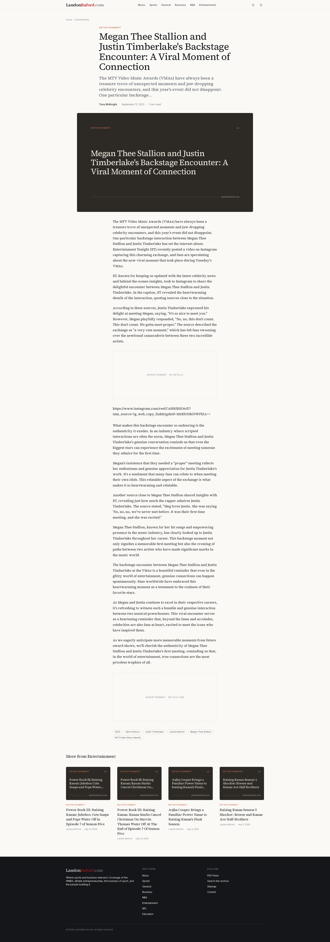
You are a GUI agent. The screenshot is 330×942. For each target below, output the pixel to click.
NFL (144, 908)
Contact (211, 891)
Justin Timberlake (154, 731)
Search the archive (218, 880)
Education (147, 913)
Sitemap (211, 886)
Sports (153, 4)
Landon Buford (176, 731)
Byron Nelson (133, 731)
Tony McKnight (108, 104)
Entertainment (207, 4)
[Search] (253, 5)
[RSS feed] (261, 5)
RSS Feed (212, 875)
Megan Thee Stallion (200, 731)
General (166, 4)
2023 (117, 731)
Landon (84, 870)
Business (180, 4)
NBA (192, 4)
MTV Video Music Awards (128, 737)
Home (69, 19)
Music (141, 4)
